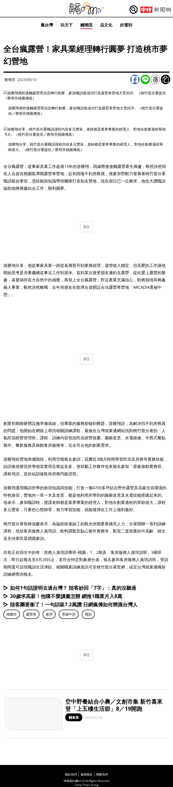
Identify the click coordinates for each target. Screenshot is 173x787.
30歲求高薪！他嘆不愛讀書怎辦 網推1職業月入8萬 (66, 596)
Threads (155, 79)
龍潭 (49, 614)
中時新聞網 (155, 9)
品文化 (106, 24)
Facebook (135, 79)
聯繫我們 (102, 774)
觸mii (86, 8)
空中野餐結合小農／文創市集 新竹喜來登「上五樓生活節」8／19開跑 (114, 705)
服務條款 (86, 774)
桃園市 (12, 614)
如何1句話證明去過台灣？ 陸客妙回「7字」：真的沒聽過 (73, 587)
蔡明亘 (10, 79)
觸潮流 (86, 24)
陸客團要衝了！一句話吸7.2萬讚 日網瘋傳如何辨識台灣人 (74, 604)
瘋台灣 (47, 24)
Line (145, 79)
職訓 (88, 614)
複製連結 (165, 79)
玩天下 (67, 24)
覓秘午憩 (68, 614)
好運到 (126, 24)
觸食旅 (74, 717)
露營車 (31, 614)
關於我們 (71, 774)
